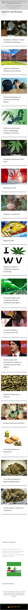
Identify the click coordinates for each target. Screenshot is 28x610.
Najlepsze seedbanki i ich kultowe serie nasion (11, 549)
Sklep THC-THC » (15, 607)
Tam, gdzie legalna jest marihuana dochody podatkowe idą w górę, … (12, 300)
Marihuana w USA (9, 188)
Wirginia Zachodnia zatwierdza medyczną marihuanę (11, 269)
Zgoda (7, 5)
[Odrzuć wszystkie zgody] (26, 5)
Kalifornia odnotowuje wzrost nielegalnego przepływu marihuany (11, 130)
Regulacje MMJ (8, 240)
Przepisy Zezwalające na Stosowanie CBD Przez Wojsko (12, 99)
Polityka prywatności (14, 7)
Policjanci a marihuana (11, 214)
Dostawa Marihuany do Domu (13, 423)
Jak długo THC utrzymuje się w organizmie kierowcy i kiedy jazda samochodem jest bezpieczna (13, 552)
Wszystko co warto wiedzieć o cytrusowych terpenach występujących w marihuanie (13, 555)
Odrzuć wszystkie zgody (16, 5)
